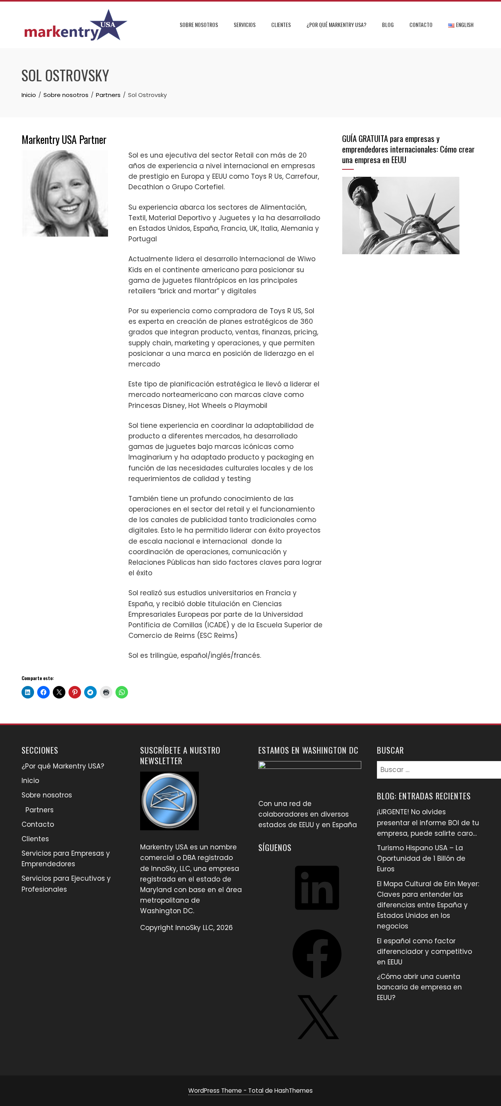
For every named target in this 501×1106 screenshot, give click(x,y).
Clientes (281, 24)
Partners (39, 810)
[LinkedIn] (317, 914)
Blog (388, 24)
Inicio (30, 780)
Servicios (245, 24)
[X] (317, 1046)
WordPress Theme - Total (225, 1090)
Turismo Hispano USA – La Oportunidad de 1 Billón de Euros (421, 858)
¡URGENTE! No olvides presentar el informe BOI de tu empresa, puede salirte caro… (428, 822)
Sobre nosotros (199, 24)
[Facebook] (317, 981)
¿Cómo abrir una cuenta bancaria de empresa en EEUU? (419, 987)
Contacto (421, 24)
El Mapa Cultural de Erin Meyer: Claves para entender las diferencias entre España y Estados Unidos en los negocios (428, 905)
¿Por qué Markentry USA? (336, 24)
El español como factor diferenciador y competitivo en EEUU (424, 951)
